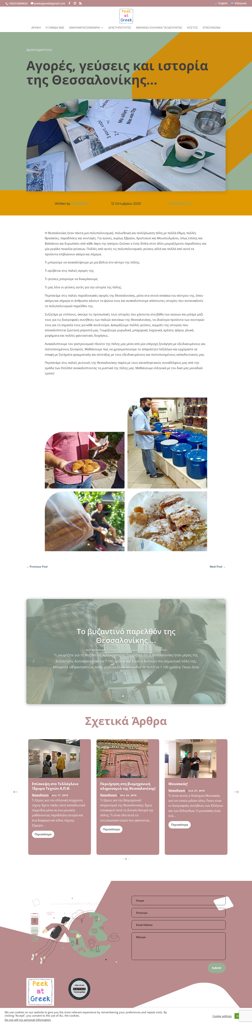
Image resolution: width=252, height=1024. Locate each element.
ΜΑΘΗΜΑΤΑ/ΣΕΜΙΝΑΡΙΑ (84, 27)
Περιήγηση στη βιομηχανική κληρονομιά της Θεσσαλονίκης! (59, 786)
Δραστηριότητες (39, 50)
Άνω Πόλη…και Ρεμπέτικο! (192, 783)
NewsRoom (80, 204)
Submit (216, 968)
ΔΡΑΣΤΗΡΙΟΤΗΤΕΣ (119, 27)
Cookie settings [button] (222, 1016)
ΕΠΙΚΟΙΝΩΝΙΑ (211, 27)
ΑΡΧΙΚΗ (36, 27)
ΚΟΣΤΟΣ (192, 27)
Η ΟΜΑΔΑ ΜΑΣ (55, 27)
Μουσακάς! (109, 783)
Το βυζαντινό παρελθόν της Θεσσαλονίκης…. (126, 635)
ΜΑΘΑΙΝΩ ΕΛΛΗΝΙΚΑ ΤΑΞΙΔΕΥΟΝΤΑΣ (159, 27)
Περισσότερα (43, 829)
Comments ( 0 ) (180, 204)
